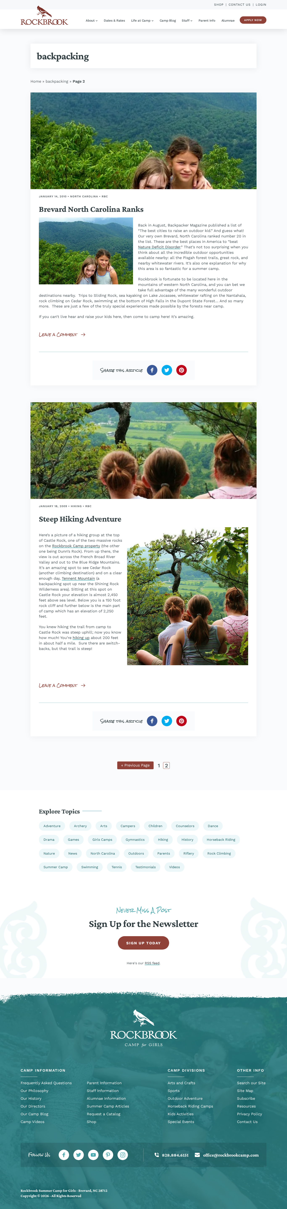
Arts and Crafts (181, 1083)
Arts (103, 826)
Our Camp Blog (34, 1114)
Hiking (76, 506)
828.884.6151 (175, 1155)
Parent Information (104, 1083)
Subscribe (246, 1098)
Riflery (188, 853)
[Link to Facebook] (64, 1155)
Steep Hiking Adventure (80, 518)
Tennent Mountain (78, 578)
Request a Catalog (103, 1114)
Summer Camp (55, 867)
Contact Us (240, 5)
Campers (128, 826)
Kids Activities (181, 1114)
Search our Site (251, 1083)
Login (261, 5)
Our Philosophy (34, 1090)
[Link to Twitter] (78, 1155)
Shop (219, 5)
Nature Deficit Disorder (159, 247)
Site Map (245, 1090)
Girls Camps (102, 840)
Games (73, 840)
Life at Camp (140, 20)
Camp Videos (32, 1121)
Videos (174, 867)
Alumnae (228, 20)
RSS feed (152, 963)
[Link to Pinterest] (108, 1155)
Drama (48, 840)
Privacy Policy (249, 1114)
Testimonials (145, 867)
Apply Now (253, 20)
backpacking (57, 81)
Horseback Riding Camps (190, 1106)
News (72, 853)
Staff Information (103, 1090)
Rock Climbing (219, 853)
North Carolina (84, 196)
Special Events (181, 1121)
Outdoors (136, 853)
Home (35, 81)
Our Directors (33, 1106)
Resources (246, 1106)
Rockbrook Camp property (76, 546)
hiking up (81, 637)
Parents (163, 853)
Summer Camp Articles (108, 1106)
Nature (49, 853)
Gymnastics (135, 840)
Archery (80, 826)
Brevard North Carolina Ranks (91, 209)
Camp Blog (168, 20)
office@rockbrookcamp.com (231, 1155)
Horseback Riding (221, 840)
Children (155, 826)
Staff (185, 20)
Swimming (89, 867)
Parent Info (207, 20)
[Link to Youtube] (93, 1155)
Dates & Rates (114, 20)
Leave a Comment (58, 334)
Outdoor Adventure (185, 1098)
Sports (174, 1090)
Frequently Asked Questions (46, 1083)
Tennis (117, 867)
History (187, 840)
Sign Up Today (143, 943)
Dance (213, 826)
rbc (105, 196)
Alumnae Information (106, 1098)
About (90, 20)
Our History (31, 1098)
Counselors (185, 826)
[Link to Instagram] (122, 1155)
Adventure (52, 826)
